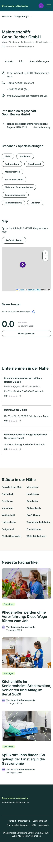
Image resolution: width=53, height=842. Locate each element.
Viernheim (7, 508)
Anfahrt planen (13, 240)
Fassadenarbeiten (14, 179)
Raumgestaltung (13, 202)
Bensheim (32, 501)
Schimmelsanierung (15, 195)
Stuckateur (25, 156)
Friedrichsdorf (34, 529)
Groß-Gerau (33, 515)
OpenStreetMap (34, 289)
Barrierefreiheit (40, 821)
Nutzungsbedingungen (18, 825)
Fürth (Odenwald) (11, 536)
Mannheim (32, 487)
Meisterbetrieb (12, 171)
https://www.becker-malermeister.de (27, 95)
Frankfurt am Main (12, 487)
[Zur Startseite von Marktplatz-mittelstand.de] (15, 5)
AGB (34, 825)
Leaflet (21, 289)
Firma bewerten (26, 333)
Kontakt (12, 821)
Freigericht (8, 529)
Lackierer (35, 202)
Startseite (6, 16)
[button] (41, 5)
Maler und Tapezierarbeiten (19, 187)
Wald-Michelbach (36, 536)
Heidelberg (32, 494)
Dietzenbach (33, 508)
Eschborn (7, 501)
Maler (8, 156)
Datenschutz (24, 821)
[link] (26, 388)
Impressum (43, 825)
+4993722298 (15, 82)
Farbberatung (12, 164)
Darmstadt (8, 494)
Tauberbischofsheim (38, 522)
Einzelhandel (34, 164)
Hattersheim (9, 522)
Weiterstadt (8, 515)
